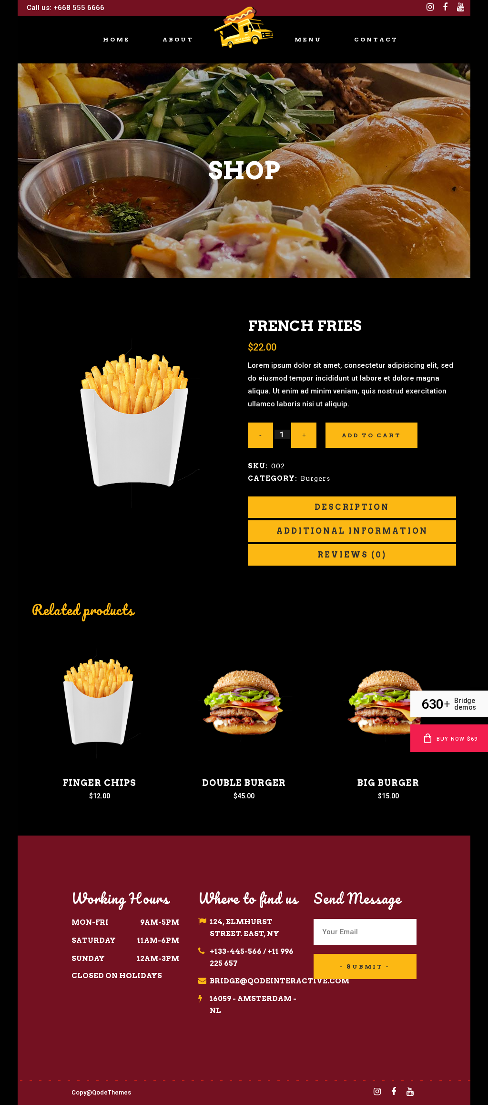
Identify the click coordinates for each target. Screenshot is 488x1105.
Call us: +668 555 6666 (64, 7)
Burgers (315, 478)
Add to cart (371, 435)
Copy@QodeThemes (101, 1092)
